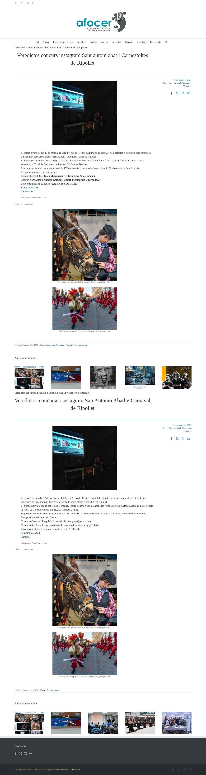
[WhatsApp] (183, 93)
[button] (166, 42)
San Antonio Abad (30, 532)
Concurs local (175, 83)
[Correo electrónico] (189, 93)
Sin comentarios (81, 345)
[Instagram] (25, 753)
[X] (177, 93)
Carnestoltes (27, 191)
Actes (165, 83)
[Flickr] (30, 753)
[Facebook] (171, 93)
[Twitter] (20, 753)
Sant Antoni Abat (29, 187)
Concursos (187, 83)
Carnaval (25, 536)
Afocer (42, 690)
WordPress (64, 770)
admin (20, 345)
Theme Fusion (74, 770)
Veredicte (187, 86)
